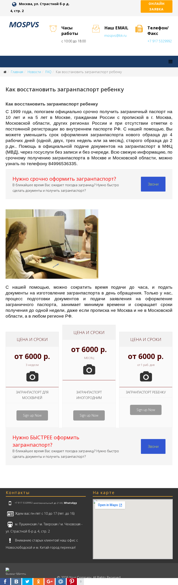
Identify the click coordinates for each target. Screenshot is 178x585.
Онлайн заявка (157, 6)
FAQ (48, 72)
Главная (17, 72)
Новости (34, 72)
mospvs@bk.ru (115, 35)
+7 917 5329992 (159, 41)
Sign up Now (32, 415)
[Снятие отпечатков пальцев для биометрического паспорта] (89, 246)
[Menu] (170, 61)
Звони (153, 184)
